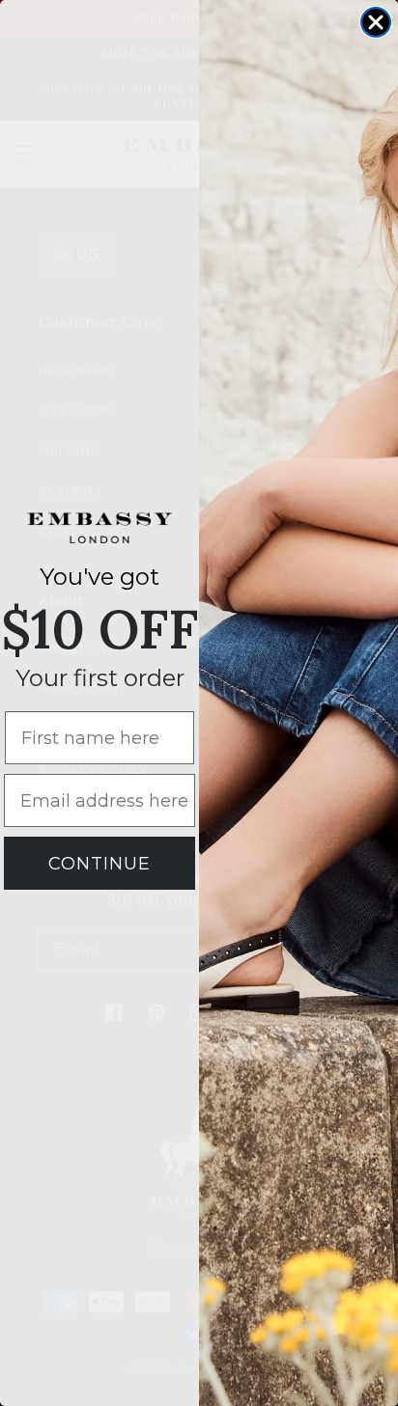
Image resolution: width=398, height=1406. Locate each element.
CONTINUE (99, 863)
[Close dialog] (375, 22)
